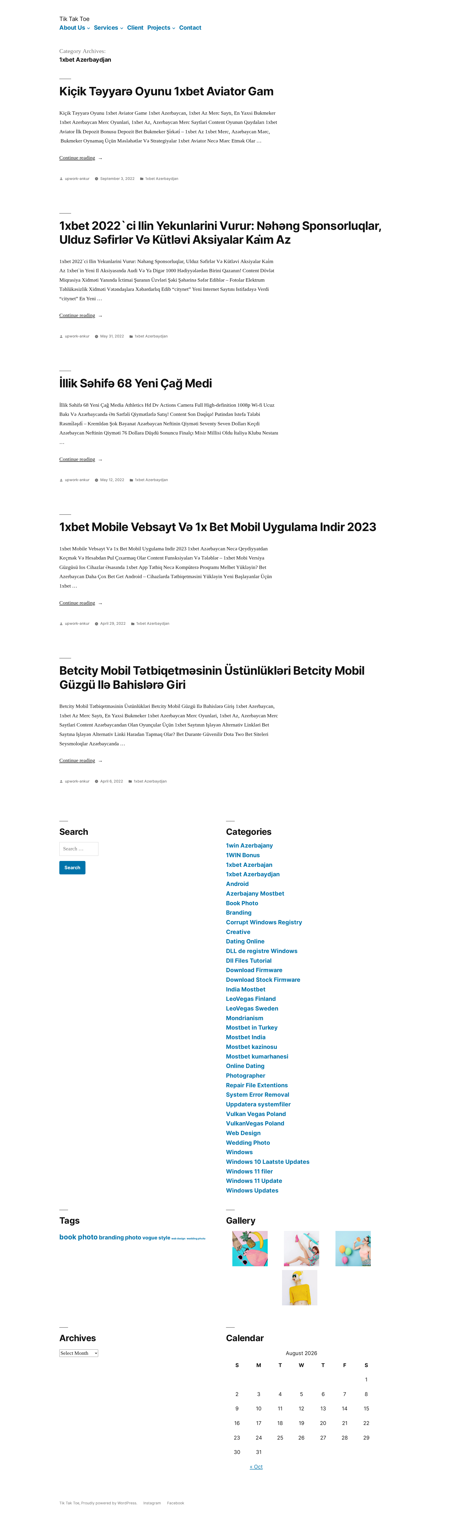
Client (135, 27)
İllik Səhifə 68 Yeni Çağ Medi (135, 383)
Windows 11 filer (249, 1171)
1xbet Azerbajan (249, 864)
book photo (78, 1237)
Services (106, 27)
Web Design (243, 1132)
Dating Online (245, 941)
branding (111, 1237)
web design (178, 1238)
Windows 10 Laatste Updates (268, 1161)
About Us (72, 27)
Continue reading (81, 157)
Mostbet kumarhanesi (257, 1056)
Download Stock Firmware (263, 979)
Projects (158, 27)
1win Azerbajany (249, 845)
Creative (238, 931)
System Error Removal (257, 1094)
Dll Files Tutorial (249, 960)
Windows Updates (252, 1190)
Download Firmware (254, 970)
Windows (239, 1152)
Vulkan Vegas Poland (256, 1113)
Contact (190, 27)
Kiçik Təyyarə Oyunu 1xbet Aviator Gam (166, 91)
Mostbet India (246, 1037)
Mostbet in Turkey (252, 1027)
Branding (239, 912)
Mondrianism (244, 1018)
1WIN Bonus (243, 855)
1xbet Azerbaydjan (161, 178)
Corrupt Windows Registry (264, 922)
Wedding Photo (248, 1142)
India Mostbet (246, 989)
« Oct (256, 1467)
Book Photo (242, 903)
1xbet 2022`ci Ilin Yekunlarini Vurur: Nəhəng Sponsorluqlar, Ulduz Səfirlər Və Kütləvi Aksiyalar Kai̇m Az (220, 233)
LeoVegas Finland (251, 998)
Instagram (152, 1503)
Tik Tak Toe (74, 18)
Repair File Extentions (257, 1085)
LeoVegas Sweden (252, 1008)
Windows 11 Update (254, 1180)
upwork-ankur (77, 178)
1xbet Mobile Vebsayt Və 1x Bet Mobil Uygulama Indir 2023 (217, 527)
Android (237, 883)
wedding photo (196, 1238)
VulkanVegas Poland (255, 1123)
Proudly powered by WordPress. (109, 1503)
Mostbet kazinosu (251, 1046)
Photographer (245, 1075)
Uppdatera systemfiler (258, 1104)
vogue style (156, 1238)
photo (133, 1237)
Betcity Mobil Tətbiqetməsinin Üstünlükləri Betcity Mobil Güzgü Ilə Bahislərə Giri (211, 677)
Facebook (175, 1503)
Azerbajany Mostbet (255, 893)
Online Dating (245, 1065)
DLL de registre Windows (262, 950)
